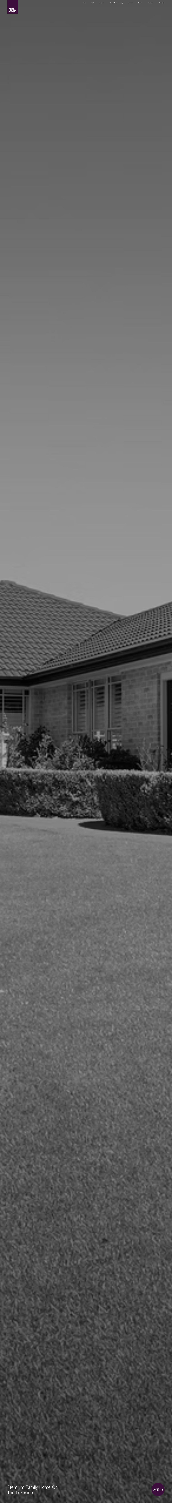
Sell (92, 3)
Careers (150, 3)
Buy (84, 3)
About (140, 3)
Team (130, 3)
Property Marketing (116, 3)
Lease (102, 3)
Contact (162, 3)
